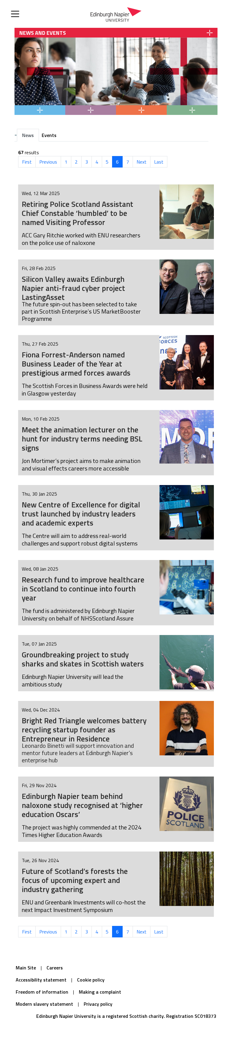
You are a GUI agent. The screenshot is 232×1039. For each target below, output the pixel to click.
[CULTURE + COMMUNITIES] (192, 110)
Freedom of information (42, 991)
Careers (55, 967)
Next (142, 161)
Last (158, 161)
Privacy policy (98, 1004)
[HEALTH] (39, 110)
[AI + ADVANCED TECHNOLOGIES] (141, 110)
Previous (48, 161)
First (27, 161)
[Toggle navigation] (15, 14)
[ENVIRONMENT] (90, 110)
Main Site (26, 967)
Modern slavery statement (44, 1004)
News (28, 135)
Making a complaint (100, 991)
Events (49, 135)
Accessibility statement (41, 979)
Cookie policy (91, 979)
